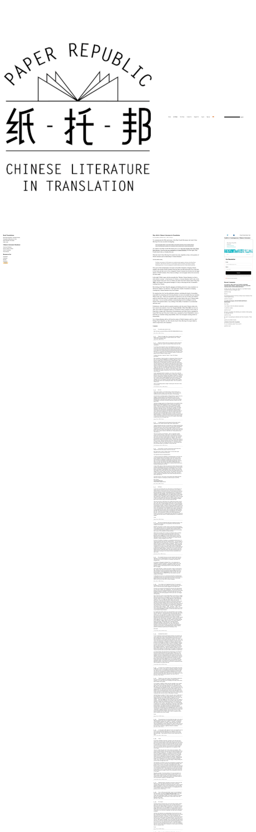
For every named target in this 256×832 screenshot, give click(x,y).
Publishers (5, 261)
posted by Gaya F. (227, 309)
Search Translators (7, 250)
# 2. (155, 336)
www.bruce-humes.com (158, 480)
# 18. (155, 792)
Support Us (196, 116)
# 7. (155, 486)
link (164, 336)
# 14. (155, 719)
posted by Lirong (227, 291)
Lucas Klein (156, 237)
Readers (4, 259)
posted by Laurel (227, 325)
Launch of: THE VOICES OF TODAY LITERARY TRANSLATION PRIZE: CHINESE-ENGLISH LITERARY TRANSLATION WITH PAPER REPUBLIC (237, 285)
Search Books (6, 251)
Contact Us (189, 116)
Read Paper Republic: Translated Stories (11, 237)
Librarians (5, 258)
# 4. (155, 389)
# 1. (155, 329)
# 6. (155, 448)
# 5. (155, 422)
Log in (202, 116)
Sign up (208, 116)
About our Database (7, 247)
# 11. (155, 633)
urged (155, 785)
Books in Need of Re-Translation (233, 321)
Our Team (182, 116)
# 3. (155, 342)
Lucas (155, 339)
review (159, 566)
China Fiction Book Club (245, 235)
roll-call (173, 287)
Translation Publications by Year (10, 239)
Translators (5, 256)
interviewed (166, 571)
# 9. (155, 557)
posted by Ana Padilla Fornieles (230, 319)
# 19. (155, 801)
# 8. (155, 522)
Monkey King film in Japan (171, 793)
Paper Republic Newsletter (8, 240)
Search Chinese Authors (8, 248)
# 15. (155, 730)
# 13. (155, 678)
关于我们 (175, 116)
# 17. (155, 782)
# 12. (155, 667)
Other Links (5, 242)
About (169, 116)
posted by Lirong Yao (228, 298)
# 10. (155, 584)
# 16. (155, 738)
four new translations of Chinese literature (175, 250)
